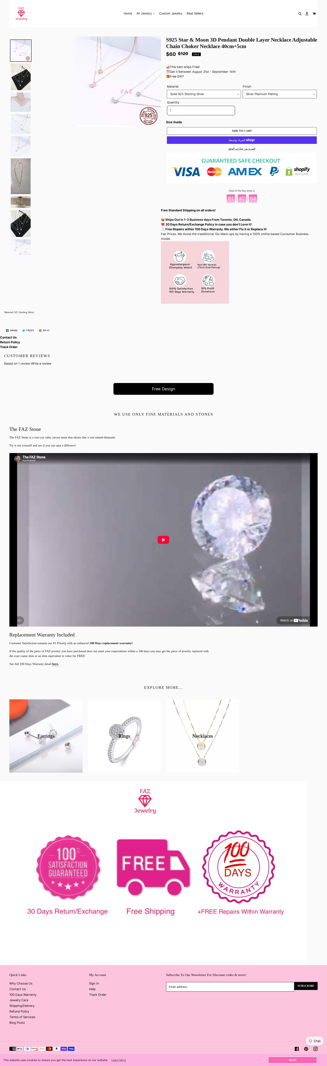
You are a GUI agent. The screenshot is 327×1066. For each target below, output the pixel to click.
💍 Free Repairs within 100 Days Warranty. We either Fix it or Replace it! (214, 229)
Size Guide (174, 122)
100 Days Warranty (23, 994)
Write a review (41, 363)
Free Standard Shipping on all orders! (188, 210)
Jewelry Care (18, 1000)
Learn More (118, 1060)
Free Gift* (177, 76)
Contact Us (8, 337)
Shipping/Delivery (22, 1006)
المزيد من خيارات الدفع (242, 148)
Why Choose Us (20, 983)
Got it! (292, 1060)
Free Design (163, 388)
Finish (247, 86)
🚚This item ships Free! (183, 67)
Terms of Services (22, 1017)
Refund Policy (19, 1011)
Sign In (94, 983)
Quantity (173, 102)
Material (172, 86)
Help (92, 989)
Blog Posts (17, 1022)
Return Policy (10, 342)
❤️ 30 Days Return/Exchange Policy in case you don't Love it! (206, 224)
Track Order (9, 347)
